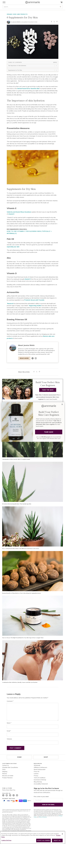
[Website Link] (33, 358)
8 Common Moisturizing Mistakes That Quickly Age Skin (16, 504)
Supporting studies (35, 305)
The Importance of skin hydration (17, 65)
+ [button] (56, 65)
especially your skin (13, 247)
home (19, 757)
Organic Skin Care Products (17, 14)
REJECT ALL (57, 840)
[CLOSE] (62, 834)
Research (10, 303)
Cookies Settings (6, 840)
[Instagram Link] (36, 358)
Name (9, 723)
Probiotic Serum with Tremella (34, 300)
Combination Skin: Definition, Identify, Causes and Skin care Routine (19, 682)
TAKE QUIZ (48, 432)
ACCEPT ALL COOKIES (43, 840)
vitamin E (11, 214)
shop (46, 757)
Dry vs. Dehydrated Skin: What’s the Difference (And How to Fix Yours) (20, 548)
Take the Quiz (47, 390)
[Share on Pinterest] (57, 22)
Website (9, 739)
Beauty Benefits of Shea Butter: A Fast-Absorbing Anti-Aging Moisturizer (21, 593)
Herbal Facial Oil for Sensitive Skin (28, 88)
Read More (24, 358)
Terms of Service (43, 817)
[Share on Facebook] (51, 22)
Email (9, 731)
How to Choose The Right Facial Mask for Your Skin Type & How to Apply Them (22, 637)
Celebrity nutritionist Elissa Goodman (19, 212)
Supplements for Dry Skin (15, 70)
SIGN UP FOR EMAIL (48, 804)
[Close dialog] (62, 404)
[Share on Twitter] (54, 22)
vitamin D (27, 279)
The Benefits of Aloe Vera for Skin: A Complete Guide (16, 459)
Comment (10, 701)
